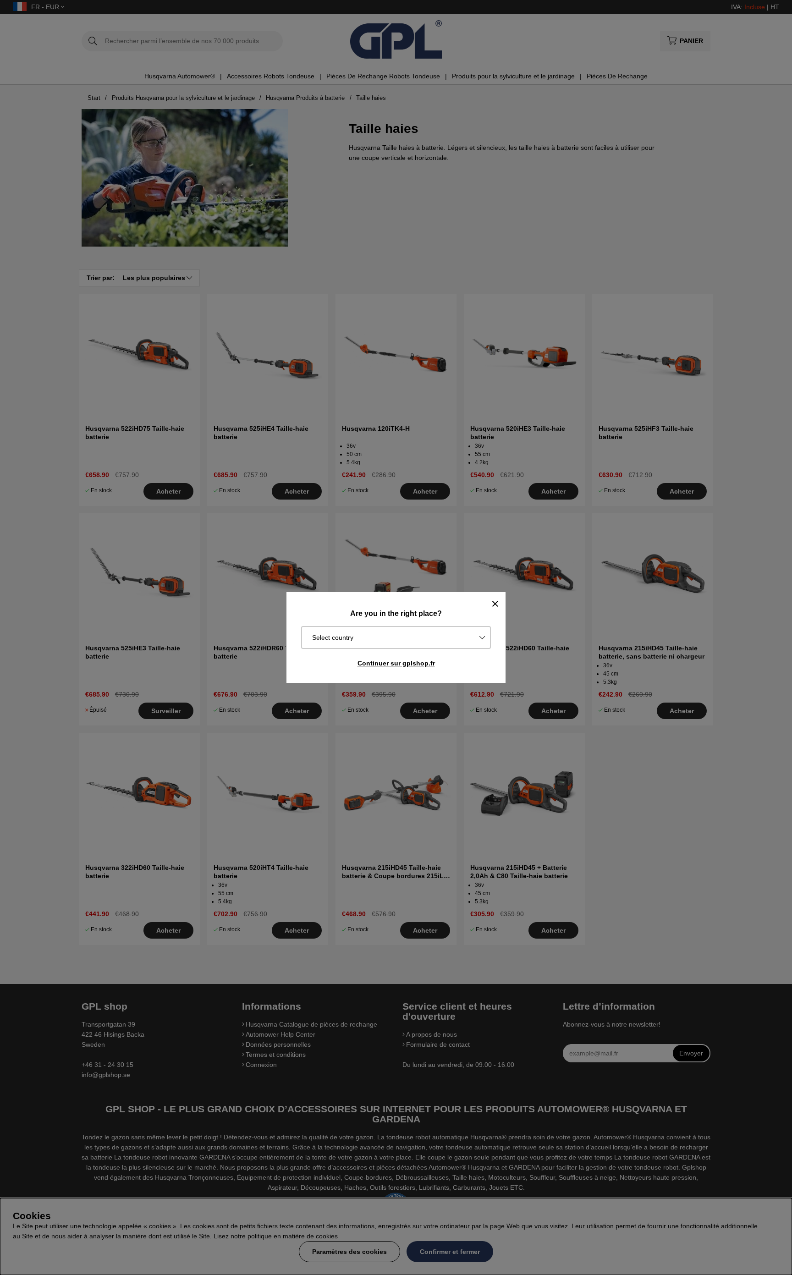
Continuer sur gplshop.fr (396, 663)
